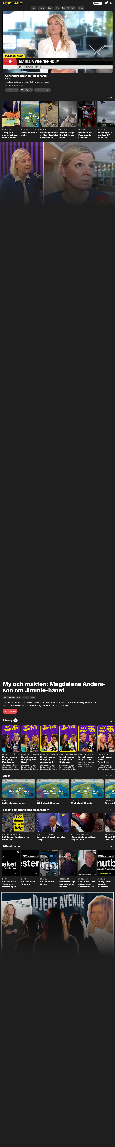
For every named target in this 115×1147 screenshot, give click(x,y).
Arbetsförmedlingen (42, 90)
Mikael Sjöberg (26, 90)
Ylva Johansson (12, 90)
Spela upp (12, 711)
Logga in (97, 3)
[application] (57, 42)
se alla (109, 97)
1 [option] (15, 720)
